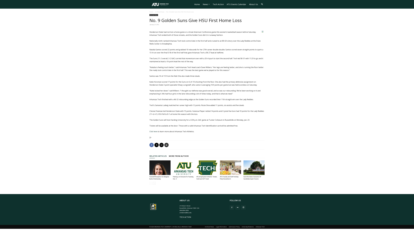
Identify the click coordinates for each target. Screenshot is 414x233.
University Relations (248, 227)
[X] (156, 145)
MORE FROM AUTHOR (179, 156)
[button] (262, 4)
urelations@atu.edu (185, 213)
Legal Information (221, 227)
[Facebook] (151, 145)
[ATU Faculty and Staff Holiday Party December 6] (230, 167)
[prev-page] (150, 183)
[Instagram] (243, 207)
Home (197, 4)
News (205, 4)
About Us (253, 4)
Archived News (159, 12)
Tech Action (218, 4)
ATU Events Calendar (236, 4)
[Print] (166, 145)
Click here (153, 131)
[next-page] (154, 183)
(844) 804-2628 (184, 210)
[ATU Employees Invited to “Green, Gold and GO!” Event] (207, 167)
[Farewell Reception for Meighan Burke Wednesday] (160, 167)
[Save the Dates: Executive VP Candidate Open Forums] (254, 167)
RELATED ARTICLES (158, 156)
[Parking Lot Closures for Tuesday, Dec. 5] (183, 167)
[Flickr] (237, 207)
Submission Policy (234, 227)
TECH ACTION (185, 217)
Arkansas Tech (260, 227)
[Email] (161, 145)
